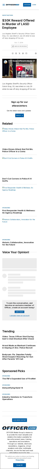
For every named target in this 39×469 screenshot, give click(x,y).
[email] (26, 53)
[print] (36, 53)
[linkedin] (16, 53)
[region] (19, 461)
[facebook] (13, 53)
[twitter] (19, 53)
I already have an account (19, 316)
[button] (3, 4)
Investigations (7, 15)
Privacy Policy (20, 460)
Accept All (19, 465)
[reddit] (23, 53)
